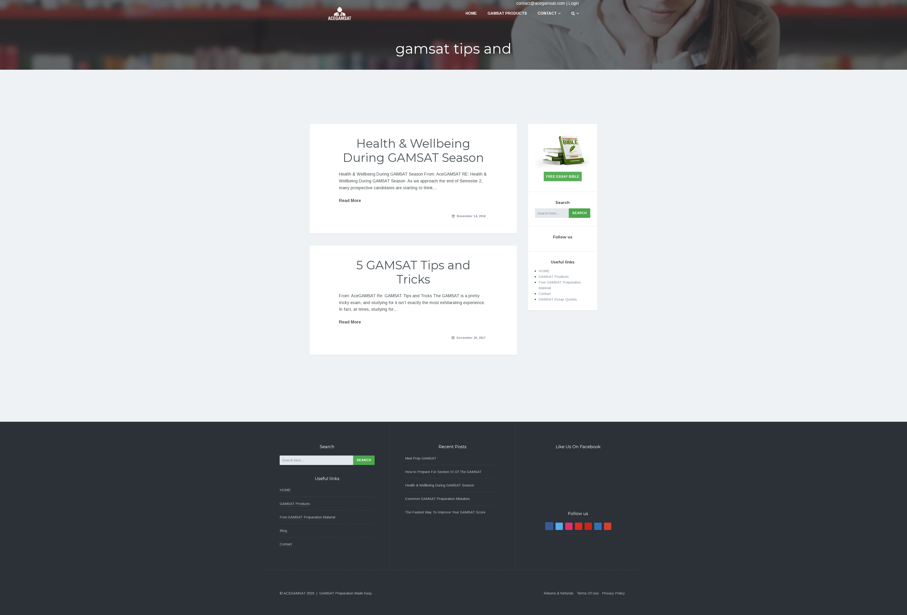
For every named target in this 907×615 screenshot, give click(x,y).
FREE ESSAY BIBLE (562, 176)
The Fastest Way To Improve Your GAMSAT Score (445, 512)
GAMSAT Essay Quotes (558, 299)
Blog (283, 531)
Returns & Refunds (558, 593)
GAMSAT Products (507, 13)
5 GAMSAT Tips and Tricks (413, 272)
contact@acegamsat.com (540, 3)
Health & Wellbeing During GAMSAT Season (413, 150)
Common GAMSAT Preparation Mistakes (437, 499)
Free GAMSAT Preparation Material (307, 517)
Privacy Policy (613, 593)
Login (574, 3)
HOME (544, 271)
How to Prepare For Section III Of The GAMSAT (443, 472)
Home (471, 13)
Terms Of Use (588, 593)
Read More (350, 200)
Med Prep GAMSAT (420, 458)
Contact (547, 13)
